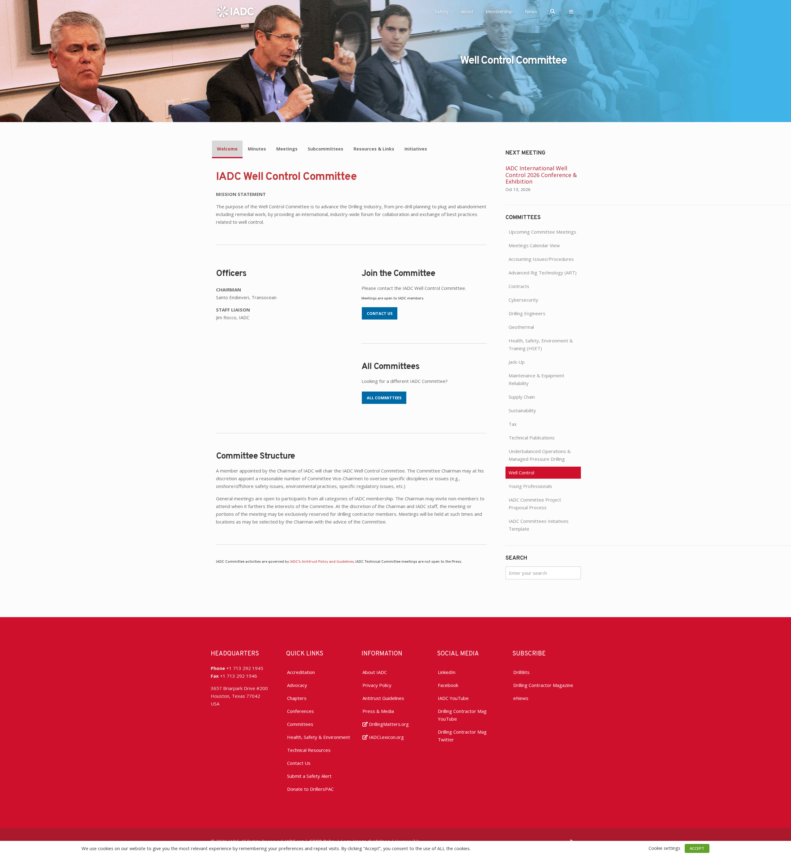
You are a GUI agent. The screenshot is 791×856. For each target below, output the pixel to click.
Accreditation (301, 672)
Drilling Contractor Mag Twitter (462, 736)
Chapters (297, 698)
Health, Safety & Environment (318, 737)
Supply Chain (522, 397)
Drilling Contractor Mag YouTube (462, 715)
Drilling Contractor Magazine (543, 685)
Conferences (300, 711)
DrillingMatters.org (388, 724)
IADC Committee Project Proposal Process (535, 504)
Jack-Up (517, 362)
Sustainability (522, 410)
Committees (300, 724)
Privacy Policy (376, 685)
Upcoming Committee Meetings (542, 232)
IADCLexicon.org (386, 737)
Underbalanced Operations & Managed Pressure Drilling (540, 455)
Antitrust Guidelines (383, 698)
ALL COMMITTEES (384, 397)
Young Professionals (530, 486)
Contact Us (299, 763)
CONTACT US (379, 313)
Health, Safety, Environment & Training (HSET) (541, 344)
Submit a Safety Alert (309, 776)
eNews (520, 698)
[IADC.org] (236, 11)
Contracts (519, 286)
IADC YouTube (453, 698)
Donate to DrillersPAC (310, 789)
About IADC (374, 672)
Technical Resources (309, 750)
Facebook (448, 685)
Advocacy (297, 685)
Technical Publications (532, 437)
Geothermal (521, 327)
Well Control (521, 472)
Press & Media (378, 711)
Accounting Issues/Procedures (541, 259)
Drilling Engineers (527, 313)
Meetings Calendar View (534, 245)
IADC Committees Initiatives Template (539, 525)
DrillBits (521, 672)
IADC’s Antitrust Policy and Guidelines (322, 561)
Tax (513, 424)
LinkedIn (446, 672)
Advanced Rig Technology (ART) (543, 272)
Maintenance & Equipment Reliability (536, 379)
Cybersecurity (523, 300)
